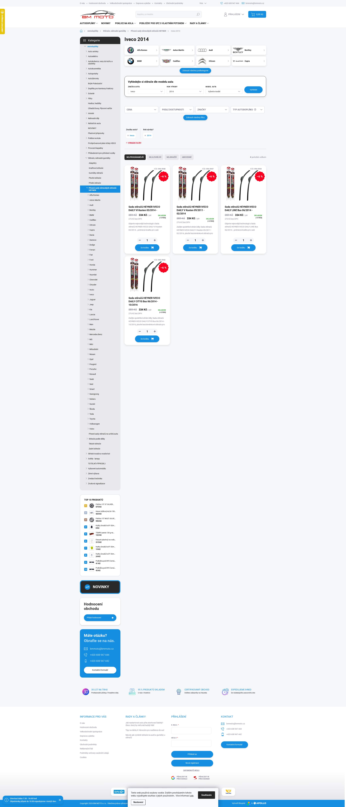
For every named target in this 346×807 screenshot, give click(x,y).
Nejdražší (172, 157)
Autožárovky (93, 78)
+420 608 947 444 (99, 654)
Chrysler (92, 285)
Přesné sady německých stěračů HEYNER (102, 189)
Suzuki (92, 404)
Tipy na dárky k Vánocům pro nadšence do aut (145, 730)
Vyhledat (253, 90)
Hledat (198, 14)
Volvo (91, 429)
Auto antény (93, 51)
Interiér (91, 113)
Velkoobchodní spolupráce (121, 3)
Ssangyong (94, 394)
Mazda (92, 329)
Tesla (91, 414)
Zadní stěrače (94, 449)
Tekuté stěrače (95, 444)
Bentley (92, 210)
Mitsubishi (93, 349)
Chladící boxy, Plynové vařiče (100, 108)
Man (91, 324)
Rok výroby (172, 87)
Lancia (92, 314)
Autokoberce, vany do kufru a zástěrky (100, 62)
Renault (92, 374)
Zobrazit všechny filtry (195, 117)
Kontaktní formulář (100, 670)
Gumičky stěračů (96, 173)
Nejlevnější (155, 157)
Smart (92, 389)
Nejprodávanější (135, 157)
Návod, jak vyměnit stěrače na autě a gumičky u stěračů (145, 736)
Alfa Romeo (94, 195)
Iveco (91, 294)
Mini (91, 344)
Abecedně (187, 157)
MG (90, 339)
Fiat (91, 255)
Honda (92, 265)
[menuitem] (89, 23)
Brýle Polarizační (95, 83)
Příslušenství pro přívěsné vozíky (101, 153)
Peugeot (93, 364)
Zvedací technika (95, 478)
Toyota (92, 419)
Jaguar (92, 299)
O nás (82, 3)
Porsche (92, 369)
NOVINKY (92, 128)
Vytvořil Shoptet (238, 803)
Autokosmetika (94, 69)
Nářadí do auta (94, 123)
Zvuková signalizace (96, 483)
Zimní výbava (93, 473)
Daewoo (92, 240)
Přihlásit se (192, 754)
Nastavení (138, 802)
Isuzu (91, 290)
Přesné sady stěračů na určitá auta (103, 434)
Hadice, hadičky (94, 103)
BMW (91, 215)
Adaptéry (93, 163)
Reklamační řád (86, 749)
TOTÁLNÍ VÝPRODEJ (97, 463)
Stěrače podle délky (97, 439)
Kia (90, 309)
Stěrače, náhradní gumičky (99, 158)
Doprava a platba (143, 3)
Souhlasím (206, 795)
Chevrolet (93, 280)
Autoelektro (93, 56)
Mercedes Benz (95, 334)
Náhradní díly (93, 118)
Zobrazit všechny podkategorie (195, 70)
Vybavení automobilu (97, 468)
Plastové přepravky (96, 133)
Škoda (92, 409)
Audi (91, 205)
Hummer (93, 270)
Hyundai (93, 275)
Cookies (83, 757)
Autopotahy (93, 74)
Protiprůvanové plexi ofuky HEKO (102, 143)
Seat (91, 384)
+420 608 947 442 (99, 660)
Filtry (90, 98)
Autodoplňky (92, 46)
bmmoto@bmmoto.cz (102, 648)
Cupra (92, 230)
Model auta (211, 87)
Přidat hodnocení (94, 617)
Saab (91, 379)
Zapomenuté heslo (191, 770)
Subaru (92, 399)
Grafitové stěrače (96, 168)
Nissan (92, 354)
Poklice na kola (94, 138)
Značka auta (134, 87)
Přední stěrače (95, 183)
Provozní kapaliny (95, 148)
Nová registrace (192, 763)
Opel (91, 359)
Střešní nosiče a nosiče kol (99, 454)
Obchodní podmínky (174, 3)
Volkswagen (94, 424)
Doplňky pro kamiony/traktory (100, 88)
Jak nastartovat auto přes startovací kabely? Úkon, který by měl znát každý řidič (144, 724)
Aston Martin (94, 200)
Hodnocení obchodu (97, 3)
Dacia (91, 235)
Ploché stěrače (95, 178)
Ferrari (92, 250)
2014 (149, 135)
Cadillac (92, 220)
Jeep (91, 304)
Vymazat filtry (134, 143)
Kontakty (158, 3)
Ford (91, 260)
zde (191, 795)
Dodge (92, 245)
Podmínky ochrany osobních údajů (94, 753)
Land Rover (94, 319)
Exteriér (91, 93)
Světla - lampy (94, 459)
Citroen (92, 225)
